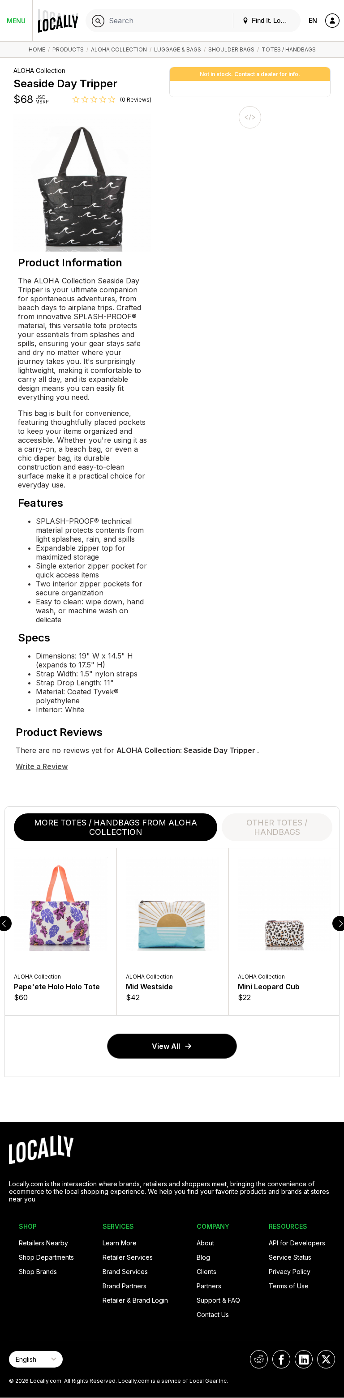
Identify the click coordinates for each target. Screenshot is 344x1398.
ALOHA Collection (119, 49)
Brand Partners (124, 1286)
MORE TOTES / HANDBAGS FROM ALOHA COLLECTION (115, 827)
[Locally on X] (326, 1359)
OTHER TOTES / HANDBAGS (276, 827)
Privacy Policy (289, 1271)
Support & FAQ (218, 1300)
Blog (203, 1257)
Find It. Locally (272, 20)
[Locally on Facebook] (281, 1359)
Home (37, 49)
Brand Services (125, 1271)
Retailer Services (128, 1257)
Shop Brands (38, 1271)
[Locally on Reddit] (259, 1359)
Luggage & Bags (177, 49)
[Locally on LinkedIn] (304, 1359)
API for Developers (297, 1243)
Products (68, 49)
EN (313, 20)
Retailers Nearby (43, 1243)
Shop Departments (46, 1257)
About (205, 1243)
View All (166, 1046)
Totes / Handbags (289, 49)
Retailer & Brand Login (135, 1300)
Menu (16, 21)
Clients (206, 1271)
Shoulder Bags (231, 49)
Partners (209, 1286)
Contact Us (213, 1314)
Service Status (290, 1257)
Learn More (120, 1243)
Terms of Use (289, 1286)
